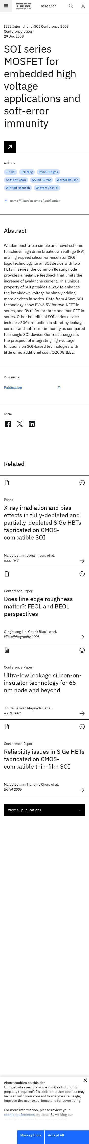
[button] (85, 1080)
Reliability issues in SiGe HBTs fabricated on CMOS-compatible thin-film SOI (44, 759)
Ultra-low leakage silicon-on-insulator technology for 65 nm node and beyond (43, 682)
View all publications (24, 810)
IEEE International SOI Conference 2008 (36, 26)
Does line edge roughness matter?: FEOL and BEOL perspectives (38, 606)
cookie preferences (19, 1114)
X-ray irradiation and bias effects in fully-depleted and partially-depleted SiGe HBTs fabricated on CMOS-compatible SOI (42, 522)
